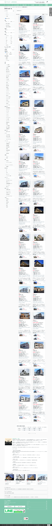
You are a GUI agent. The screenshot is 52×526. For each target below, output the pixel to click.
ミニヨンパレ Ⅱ (35, 351)
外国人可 (7, 95)
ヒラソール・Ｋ (35, 79)
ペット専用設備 (8, 66)
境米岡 (22, 108)
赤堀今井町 (22, 242)
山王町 (22, 350)
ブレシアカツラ (21, 269)
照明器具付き (7, 122)
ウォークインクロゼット (9, 162)
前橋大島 (22, 29)
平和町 (22, 52)
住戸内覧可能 (7, 194)
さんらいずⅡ (35, 403)
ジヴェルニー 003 (22, 109)
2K (6, 38)
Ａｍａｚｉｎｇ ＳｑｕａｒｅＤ (24, 189)
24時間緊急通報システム (9, 183)
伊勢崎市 (20, 52)
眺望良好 (7, 87)
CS (6, 169)
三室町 (22, 134)
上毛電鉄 (34, 219)
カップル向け (7, 101)
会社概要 (28, 508)
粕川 (36, 220)
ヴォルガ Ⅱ (35, 269)
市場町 (22, 268)
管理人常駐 (7, 85)
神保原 (22, 299)
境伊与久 (22, 320)
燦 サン (34, 189)
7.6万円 (39, 428)
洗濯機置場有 (7, 128)
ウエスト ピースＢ (22, 135)
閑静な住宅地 (7, 71)
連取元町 (36, 402)
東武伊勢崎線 (35, 28)
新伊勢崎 (38, 28)
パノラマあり (7, 60)
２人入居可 (7, 79)
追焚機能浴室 (7, 143)
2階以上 (7, 200)
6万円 (29, 428)
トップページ (28, 501)
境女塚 (36, 294)
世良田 (38, 139)
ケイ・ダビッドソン (22, 24)
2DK (11, 38)
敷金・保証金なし (8, 23)
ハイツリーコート (35, 243)
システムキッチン (8, 137)
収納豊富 (7, 166)
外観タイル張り (8, 131)
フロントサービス (8, 191)
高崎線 (20, 298)
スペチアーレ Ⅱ (21, 243)
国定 (36, 27)
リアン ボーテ (21, 295)
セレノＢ (34, 295)
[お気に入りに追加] (29, 38)
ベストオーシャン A (36, 162)
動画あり (7, 58)
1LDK (11, 37)
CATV (7, 172)
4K (6, 43)
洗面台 (7, 148)
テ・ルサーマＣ (35, 321)
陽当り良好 (7, 69)
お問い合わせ (10, 506)
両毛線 (20, 27)
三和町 (36, 350)
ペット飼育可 (7, 64)
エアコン (7, 156)
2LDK (6, 40)
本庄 (21, 298)
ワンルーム (7, 35)
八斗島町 (22, 294)
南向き (7, 205)
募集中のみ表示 (8, 18)
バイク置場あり (8, 125)
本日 (10, 52)
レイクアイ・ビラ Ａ (22, 321)
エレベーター (7, 120)
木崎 (37, 300)
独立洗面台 (7, 153)
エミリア (34, 135)
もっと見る (27, 36)
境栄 (35, 134)
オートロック (7, 178)
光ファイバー (7, 174)
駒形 (21, 27)
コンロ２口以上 (8, 134)
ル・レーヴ (20, 404)
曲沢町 (36, 268)
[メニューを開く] (46, 5)
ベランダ (7, 114)
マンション (7, 14)
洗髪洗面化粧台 (8, 150)
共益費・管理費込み (8, 26)
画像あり (7, 57)
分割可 (7, 82)
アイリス (34, 109)
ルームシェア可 (8, 98)
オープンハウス (8, 93)
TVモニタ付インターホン (9, 180)
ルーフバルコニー (8, 117)
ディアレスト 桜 (35, 53)
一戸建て (7, 16)
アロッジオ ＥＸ (21, 79)
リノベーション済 (8, 74)
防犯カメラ (7, 186)
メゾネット (7, 112)
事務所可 (7, 77)
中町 (35, 320)
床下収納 (7, 160)
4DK (11, 43)
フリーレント (7, 90)
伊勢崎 (22, 28)
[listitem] (9, 479)
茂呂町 (36, 108)
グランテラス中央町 (22, 162)
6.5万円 (34, 428)
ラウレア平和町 (21, 53)
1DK (6, 37)
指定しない (7, 52)
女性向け (7, 103)
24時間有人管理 (8, 189)
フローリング (7, 109)
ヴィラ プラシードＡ (22, 351)
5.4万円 (24, 428)
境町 (37, 138)
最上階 (7, 203)
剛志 (23, 58)
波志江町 (36, 242)
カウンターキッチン (8, 139)
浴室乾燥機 (7, 145)
